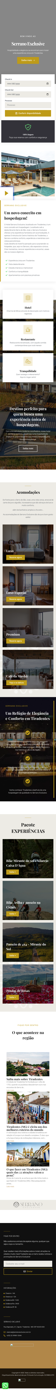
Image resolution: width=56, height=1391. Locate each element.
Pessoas (8, 100)
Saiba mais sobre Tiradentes (25, 1079)
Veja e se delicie (16, 682)
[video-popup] (6, 193)
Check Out (9, 90)
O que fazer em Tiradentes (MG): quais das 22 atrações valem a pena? (27, 1172)
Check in (8, 79)
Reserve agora (15, 557)
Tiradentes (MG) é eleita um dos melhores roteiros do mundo (27, 1128)
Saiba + (12, 872)
